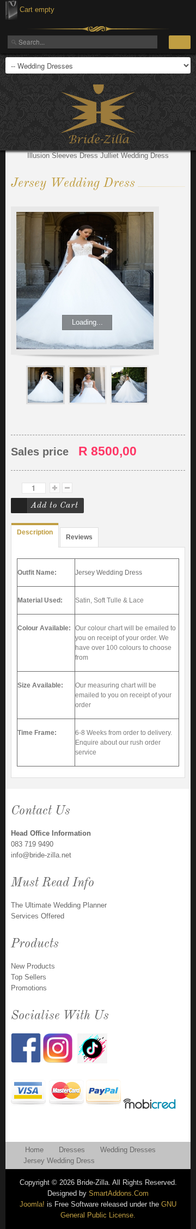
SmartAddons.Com (119, 1193)
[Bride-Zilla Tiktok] (92, 1047)
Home (34, 1150)
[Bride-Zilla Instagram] (60, 1047)
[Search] (180, 42)
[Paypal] (103, 1093)
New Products (33, 966)
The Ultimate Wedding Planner (59, 905)
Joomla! (32, 1204)
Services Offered (37, 916)
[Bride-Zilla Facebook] (27, 1047)
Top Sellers (28, 977)
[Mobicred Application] (149, 1105)
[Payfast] (28, 1093)
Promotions (29, 988)
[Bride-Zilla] (98, 113)
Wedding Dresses (128, 1150)
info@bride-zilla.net (41, 855)
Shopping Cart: (11, 10)
